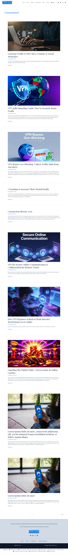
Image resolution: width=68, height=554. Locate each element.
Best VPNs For (38, 2)
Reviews (32, 2)
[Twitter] (60, 2)
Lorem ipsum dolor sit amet (21, 495)
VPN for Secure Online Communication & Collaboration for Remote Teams (28, 266)
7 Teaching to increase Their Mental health (28, 189)
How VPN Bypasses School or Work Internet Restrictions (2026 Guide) (29, 320)
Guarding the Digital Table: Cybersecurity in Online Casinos (33, 371)
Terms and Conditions (42, 541)
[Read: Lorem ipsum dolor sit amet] (34, 475)
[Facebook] (58, 2)
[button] (55, 2)
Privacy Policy (33, 541)
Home (24, 2)
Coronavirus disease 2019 (20, 211)
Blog (43, 2)
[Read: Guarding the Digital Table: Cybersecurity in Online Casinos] (34, 353)
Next (62, 514)
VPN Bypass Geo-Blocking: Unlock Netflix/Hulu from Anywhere (33, 165)
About (27, 2)
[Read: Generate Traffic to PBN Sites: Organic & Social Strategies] (34, 36)
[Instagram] (35, 535)
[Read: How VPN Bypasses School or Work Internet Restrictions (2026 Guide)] (34, 301)
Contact (47, 2)
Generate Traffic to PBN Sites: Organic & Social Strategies (31, 55)
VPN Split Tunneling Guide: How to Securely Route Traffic (32, 109)
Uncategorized (11, 58)
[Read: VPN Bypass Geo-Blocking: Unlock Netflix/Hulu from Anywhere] (34, 146)
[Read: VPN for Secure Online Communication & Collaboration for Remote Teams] (34, 247)
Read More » (10, 65)
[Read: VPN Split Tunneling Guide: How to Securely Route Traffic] (34, 90)
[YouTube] (65, 2)
